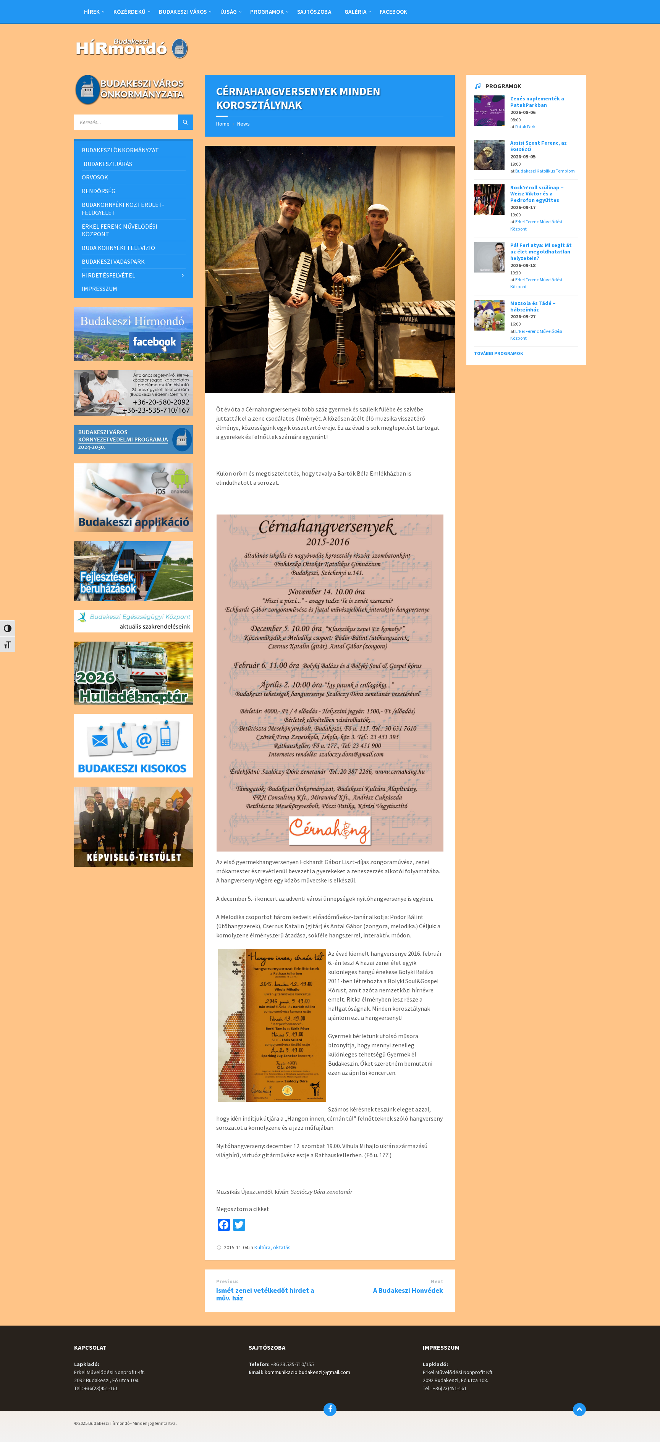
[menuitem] (92, 11)
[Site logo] (131, 59)
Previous (227, 1281)
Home (223, 123)
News (243, 123)
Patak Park (525, 126)
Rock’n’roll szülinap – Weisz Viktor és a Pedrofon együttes (537, 194)
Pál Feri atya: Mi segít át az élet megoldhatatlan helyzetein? (541, 251)
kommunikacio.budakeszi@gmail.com (307, 1372)
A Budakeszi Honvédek (408, 1290)
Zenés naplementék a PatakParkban (537, 101)
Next (437, 1281)
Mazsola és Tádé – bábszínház (533, 306)
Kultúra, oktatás (272, 1247)
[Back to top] (579, 1409)
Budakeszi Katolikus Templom (545, 171)
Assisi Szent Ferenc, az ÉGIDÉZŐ (538, 146)
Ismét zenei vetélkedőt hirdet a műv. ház (265, 1294)
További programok (498, 353)
